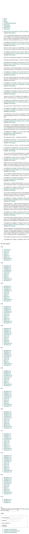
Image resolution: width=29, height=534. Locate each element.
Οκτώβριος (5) (7, 268)
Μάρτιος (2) (7, 257)
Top (2, 507)
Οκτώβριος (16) (7, 458)
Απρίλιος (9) (7, 423)
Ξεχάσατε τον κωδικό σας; (10, 529)
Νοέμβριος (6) (7, 501)
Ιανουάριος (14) (8, 471)
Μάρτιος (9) (7, 468)
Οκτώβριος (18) (7, 414)
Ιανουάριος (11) (8, 322)
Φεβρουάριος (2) (8, 363)
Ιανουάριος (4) (7, 365)
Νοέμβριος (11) (7, 392)
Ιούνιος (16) (7, 315)
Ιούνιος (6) (6, 337)
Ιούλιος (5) (6, 273)
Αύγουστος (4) (7, 249)
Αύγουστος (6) (7, 483)
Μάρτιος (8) (7, 319)
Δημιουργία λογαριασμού (10, 532)
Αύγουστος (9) (7, 271)
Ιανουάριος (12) (8, 406)
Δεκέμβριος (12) (8, 455)
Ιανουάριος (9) (7, 300)
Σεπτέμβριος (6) (8, 333)
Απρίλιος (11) (7, 445)
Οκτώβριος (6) (7, 309)
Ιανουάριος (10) (8, 493)
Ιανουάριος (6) (7, 280)
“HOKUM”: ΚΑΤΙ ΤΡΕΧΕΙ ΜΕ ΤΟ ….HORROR (14, 158)
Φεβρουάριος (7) (8, 448)
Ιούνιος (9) (6, 400)
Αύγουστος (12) (8, 312)
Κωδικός (4, 520)
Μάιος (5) (6, 276)
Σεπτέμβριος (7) (8, 355)
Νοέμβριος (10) (7, 413)
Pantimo (13, 33)
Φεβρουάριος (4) (8, 299)
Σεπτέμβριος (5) (8, 311)
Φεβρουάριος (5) (8, 258)
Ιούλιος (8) (6, 357)
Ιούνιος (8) (6, 359)
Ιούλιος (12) (7, 419)
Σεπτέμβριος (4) (8, 270)
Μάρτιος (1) (7, 341)
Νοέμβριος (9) (7, 352)
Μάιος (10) (6, 422)
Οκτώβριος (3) (7, 289)
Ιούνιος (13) (7, 442)
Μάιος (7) (6, 317)
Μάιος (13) (6, 444)
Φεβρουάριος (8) (8, 470)
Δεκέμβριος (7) (7, 306)
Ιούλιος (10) (7, 378)
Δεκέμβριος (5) (7, 286)
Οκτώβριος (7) (7, 331)
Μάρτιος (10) (7, 425)
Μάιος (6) (6, 295)
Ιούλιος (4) (6, 251)
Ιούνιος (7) (6, 274)
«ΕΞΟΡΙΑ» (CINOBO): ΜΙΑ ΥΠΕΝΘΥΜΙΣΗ (14, 179)
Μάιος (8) (6, 401)
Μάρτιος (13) (7, 447)
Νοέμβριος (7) (7, 287)
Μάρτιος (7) (7, 298)
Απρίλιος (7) (7, 403)
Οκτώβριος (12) (7, 394)
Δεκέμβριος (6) (7, 265)
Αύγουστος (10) (8, 376)
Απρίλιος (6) (7, 318)
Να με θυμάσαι (5, 523)
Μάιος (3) (6, 254)
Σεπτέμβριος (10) (8, 375)
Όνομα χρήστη (5, 517)
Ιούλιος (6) (6, 292)
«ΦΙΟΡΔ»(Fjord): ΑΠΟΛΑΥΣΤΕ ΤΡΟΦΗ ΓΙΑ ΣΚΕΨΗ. (16, 31)
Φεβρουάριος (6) (8, 321)
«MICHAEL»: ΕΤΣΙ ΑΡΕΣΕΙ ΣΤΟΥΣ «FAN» (14, 188)
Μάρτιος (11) (7, 490)
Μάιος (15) (6, 466)
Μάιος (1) (6, 381)
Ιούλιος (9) (6, 314)
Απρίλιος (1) (7, 277)
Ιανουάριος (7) (7, 260)
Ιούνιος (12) (7, 420)
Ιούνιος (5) (6, 252)
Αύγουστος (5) (7, 334)
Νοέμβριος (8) (7, 267)
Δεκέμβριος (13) (8, 391)
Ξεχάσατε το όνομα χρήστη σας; (12, 530)
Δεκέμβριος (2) (7, 371)
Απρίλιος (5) (7, 255)
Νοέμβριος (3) (7, 372)
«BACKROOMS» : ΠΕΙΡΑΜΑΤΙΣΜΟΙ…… (13, 133)
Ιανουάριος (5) (7, 344)
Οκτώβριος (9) (7, 373)
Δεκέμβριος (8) (7, 328)
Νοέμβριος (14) (7, 479)
